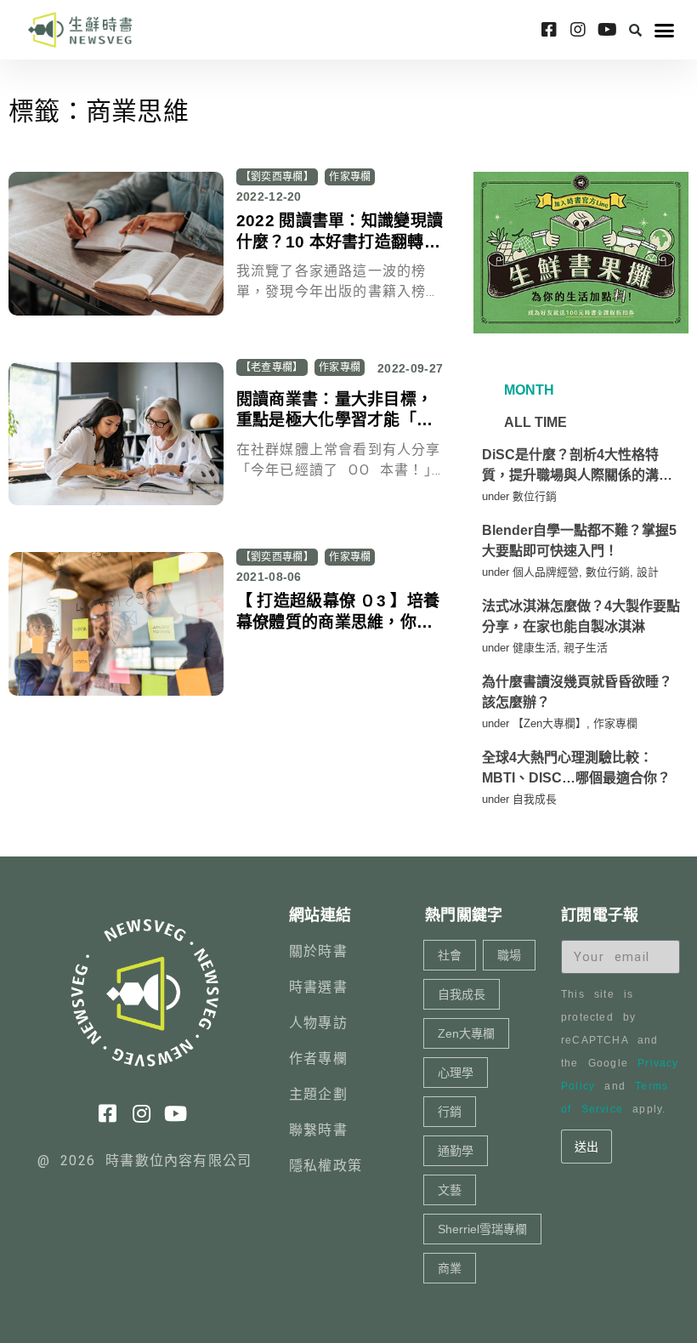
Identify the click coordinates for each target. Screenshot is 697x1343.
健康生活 (535, 647)
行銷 (450, 1111)
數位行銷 (535, 496)
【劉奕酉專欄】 (277, 177)
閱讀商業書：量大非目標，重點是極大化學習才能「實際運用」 (335, 420)
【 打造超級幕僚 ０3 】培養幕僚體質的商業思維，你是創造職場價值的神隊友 (338, 622)
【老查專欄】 (272, 367)
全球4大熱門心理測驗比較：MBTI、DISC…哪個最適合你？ (576, 767)
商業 (450, 1268)
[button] (636, 30)
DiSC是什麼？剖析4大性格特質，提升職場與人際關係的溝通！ (570, 466)
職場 (509, 955)
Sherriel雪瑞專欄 (482, 1229)
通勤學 (455, 1151)
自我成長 (535, 799)
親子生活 (586, 647)
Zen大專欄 (466, 1033)
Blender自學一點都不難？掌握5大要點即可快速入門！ (579, 540)
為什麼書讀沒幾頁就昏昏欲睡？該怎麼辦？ (577, 691)
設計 (648, 572)
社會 (450, 955)
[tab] (527, 390)
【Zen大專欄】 (549, 723)
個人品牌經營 (546, 572)
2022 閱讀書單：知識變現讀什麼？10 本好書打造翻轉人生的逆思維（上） (340, 241)
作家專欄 (350, 177)
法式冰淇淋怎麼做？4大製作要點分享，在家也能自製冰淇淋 (581, 616)
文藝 (450, 1190)
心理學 (455, 1072)
